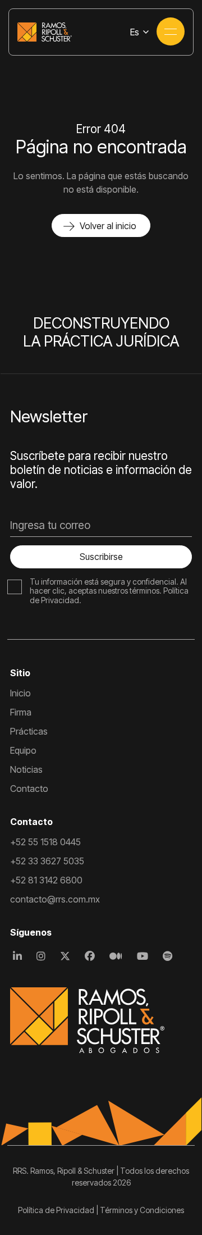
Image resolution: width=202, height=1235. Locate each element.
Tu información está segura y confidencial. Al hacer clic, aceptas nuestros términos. (108, 586)
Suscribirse (101, 556)
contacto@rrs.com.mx (55, 899)
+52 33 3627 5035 (47, 861)
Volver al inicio (108, 225)
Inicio (20, 693)
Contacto (29, 788)
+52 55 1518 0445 (45, 841)
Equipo (23, 750)
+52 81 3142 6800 (46, 880)
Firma (20, 712)
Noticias (26, 769)
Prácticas (29, 731)
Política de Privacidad (56, 1210)
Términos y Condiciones (142, 1210)
